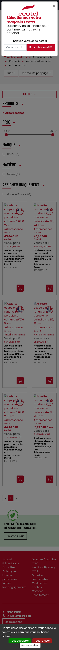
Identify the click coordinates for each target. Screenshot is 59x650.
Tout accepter (19, 641)
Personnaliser (30, 645)
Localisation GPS (41, 47)
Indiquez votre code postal (29, 41)
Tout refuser (42, 641)
